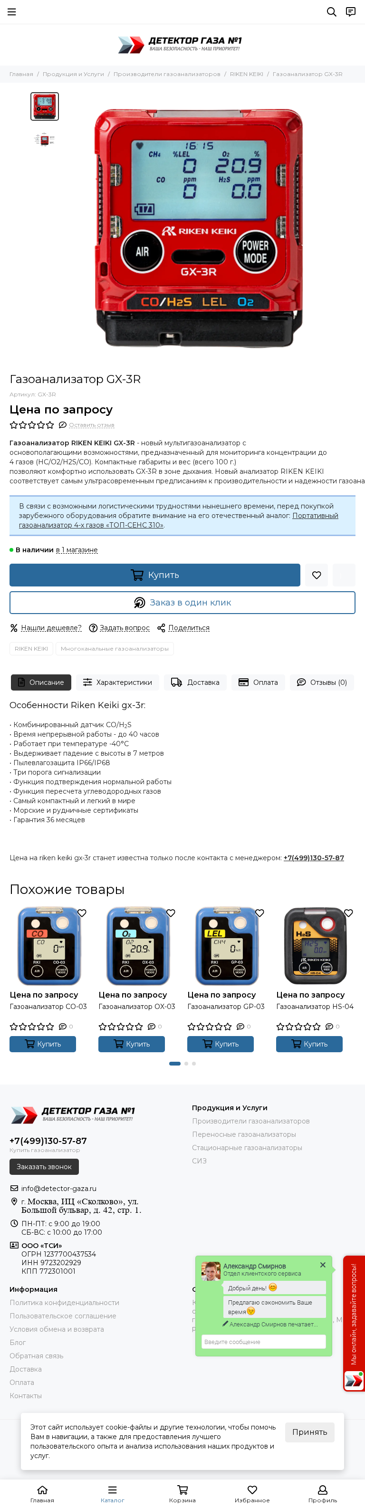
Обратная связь (36, 1356)
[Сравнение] (344, 575)
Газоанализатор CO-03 (48, 1006)
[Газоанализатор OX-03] (138, 946)
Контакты (26, 1396)
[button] (68, 227)
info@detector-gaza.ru (58, 1188)
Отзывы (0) (328, 682)
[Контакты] (350, 12)
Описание (46, 682)
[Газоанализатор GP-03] (227, 946)
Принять (309, 1432)
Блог (18, 1342)
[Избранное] (316, 575)
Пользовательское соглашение (63, 1316)
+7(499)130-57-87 (314, 858)
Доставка (203, 682)
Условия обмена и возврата (57, 1329)
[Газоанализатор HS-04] (315, 946)
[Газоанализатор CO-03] (49, 946)
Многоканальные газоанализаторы (115, 648)
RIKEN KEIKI (246, 73)
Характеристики (124, 682)
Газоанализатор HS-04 (315, 1006)
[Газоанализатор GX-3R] (199, 227)
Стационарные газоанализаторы (247, 1147)
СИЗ (199, 1161)
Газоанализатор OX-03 (136, 1006)
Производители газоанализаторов (167, 73)
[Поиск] (331, 12)
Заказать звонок (44, 1166)
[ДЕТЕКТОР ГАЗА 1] (182, 44)
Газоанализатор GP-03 (226, 1006)
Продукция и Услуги (73, 73)
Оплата (265, 682)
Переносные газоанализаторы (244, 1134)
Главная (21, 73)
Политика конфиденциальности (64, 1302)
